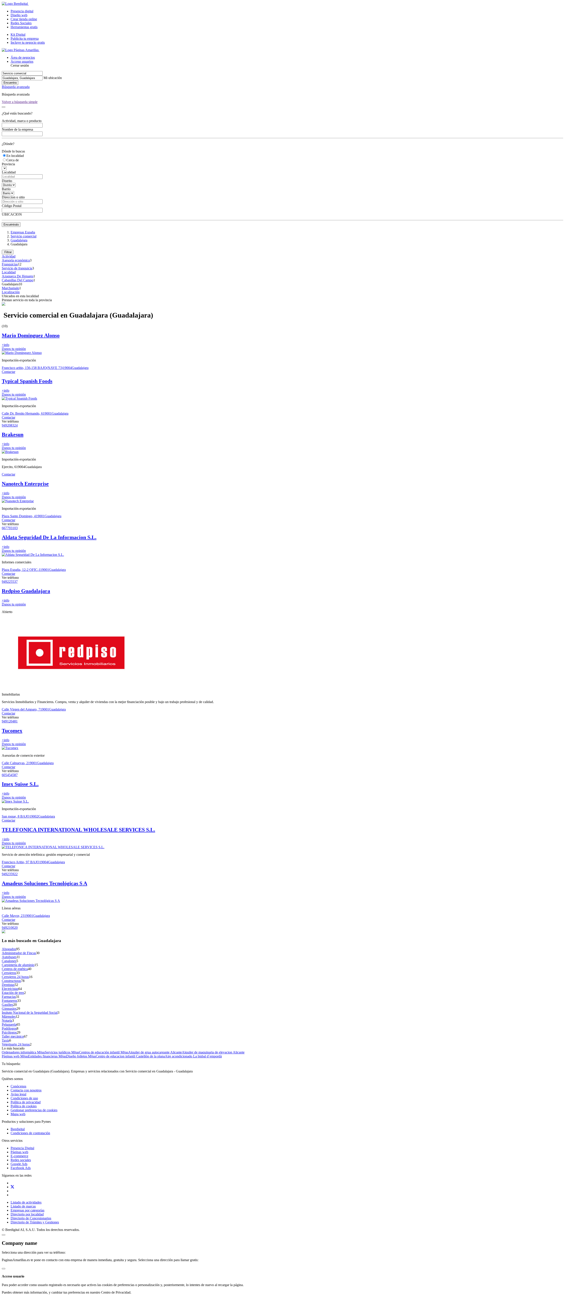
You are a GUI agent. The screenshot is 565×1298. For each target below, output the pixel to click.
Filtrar (8, 252)
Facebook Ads (21, 1168)
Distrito (7, 181)
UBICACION (12, 214)
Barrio (6, 189)
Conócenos (18, 1086)
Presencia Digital (22, 1148)
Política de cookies (24, 1106)
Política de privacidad (26, 1102)
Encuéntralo (11, 224)
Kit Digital (18, 34)
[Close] (3, 107)
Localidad (9, 172)
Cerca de (12, 160)
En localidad (15, 156)
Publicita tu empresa (25, 38)
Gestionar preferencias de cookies (34, 1110)
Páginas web (19, 1152)
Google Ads (19, 1164)
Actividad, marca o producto (21, 121)
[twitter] (12, 1187)
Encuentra (10, 82)
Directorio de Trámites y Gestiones (35, 1222)
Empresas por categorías (27, 1210)
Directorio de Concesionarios (31, 1218)
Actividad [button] (8, 256)
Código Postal (11, 206)
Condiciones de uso (24, 1098)
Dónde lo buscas (13, 151)
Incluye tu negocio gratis (28, 42)
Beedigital (18, 1129)
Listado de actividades (26, 1202)
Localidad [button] (9, 272)
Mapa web (18, 1114)
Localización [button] (11, 292)
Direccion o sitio (13, 197)
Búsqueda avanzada (16, 87)
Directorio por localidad (27, 1214)
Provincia (8, 164)
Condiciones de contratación (30, 1133)
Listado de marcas (23, 1206)
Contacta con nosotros (26, 1090)
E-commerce (19, 1156)
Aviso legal (18, 1094)
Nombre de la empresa (17, 129)
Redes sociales (21, 1160)
